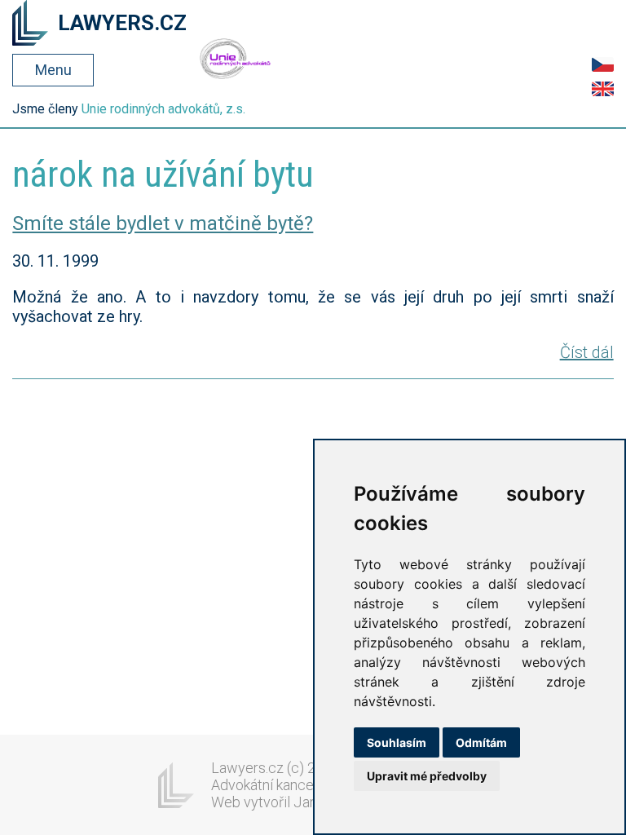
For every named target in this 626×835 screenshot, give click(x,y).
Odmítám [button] (481, 742)
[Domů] (30, 24)
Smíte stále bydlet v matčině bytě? (162, 223)
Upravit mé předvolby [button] (427, 776)
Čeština (603, 64)
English (603, 89)
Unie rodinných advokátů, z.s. (163, 109)
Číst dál (587, 352)
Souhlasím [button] (396, 742)
